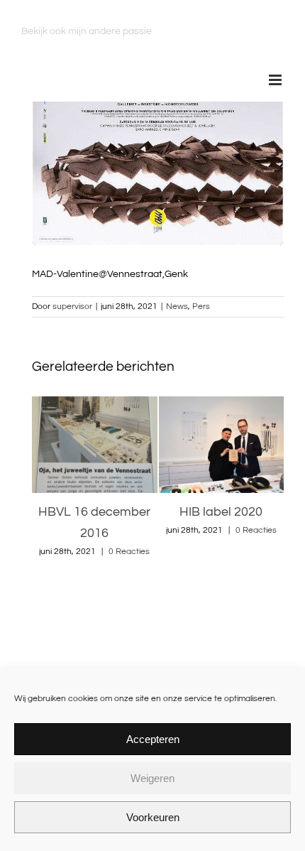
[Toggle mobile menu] (276, 79)
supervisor (72, 306)
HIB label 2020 (91, 512)
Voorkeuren (152, 817)
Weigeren (152, 778)
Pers (201, 306)
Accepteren (152, 739)
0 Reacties (125, 530)
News (177, 306)
